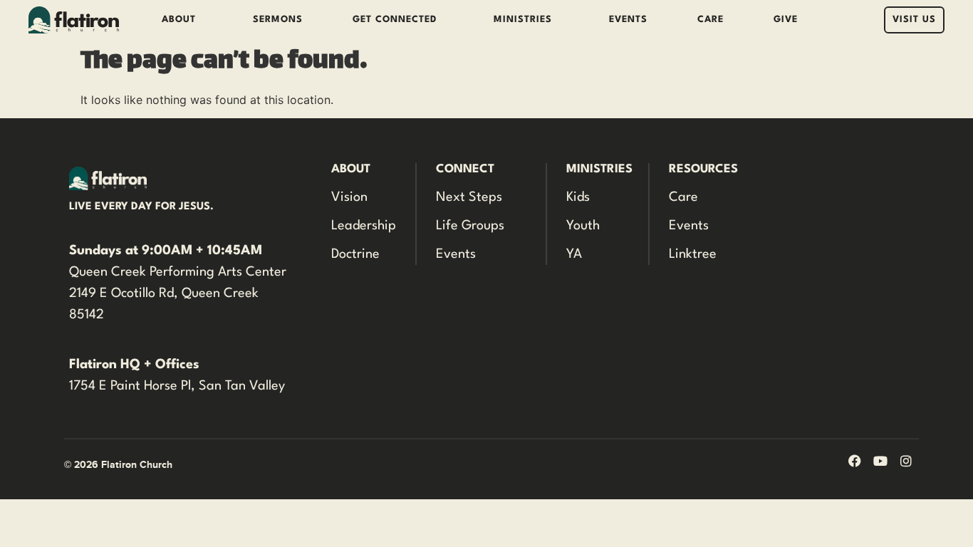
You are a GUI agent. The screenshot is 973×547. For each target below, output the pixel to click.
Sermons (278, 19)
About (179, 19)
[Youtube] (880, 461)
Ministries (523, 19)
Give (786, 19)
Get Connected (395, 19)
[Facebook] (855, 461)
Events (628, 19)
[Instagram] (906, 461)
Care (710, 19)
